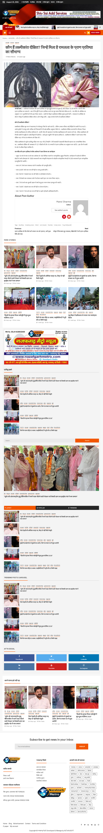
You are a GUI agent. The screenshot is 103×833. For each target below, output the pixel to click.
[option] (51, 381)
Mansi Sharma (11, 57)
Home (5, 824)
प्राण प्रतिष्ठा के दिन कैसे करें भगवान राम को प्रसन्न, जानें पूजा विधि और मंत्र (33, 231)
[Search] (85, 33)
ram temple (43, 225)
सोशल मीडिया (83, 808)
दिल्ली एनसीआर (74, 784)
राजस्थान (80, 801)
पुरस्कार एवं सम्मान (7, 272)
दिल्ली (88, 781)
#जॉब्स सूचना (46, 2)
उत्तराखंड (95, 767)
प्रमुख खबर (17, 42)
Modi (36, 225)
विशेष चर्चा (39, 775)
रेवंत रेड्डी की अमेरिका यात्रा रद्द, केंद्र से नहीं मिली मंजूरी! (36, 382)
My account (14, 826)
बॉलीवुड (73, 798)
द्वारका (72, 788)
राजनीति (93, 798)
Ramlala (50, 225)
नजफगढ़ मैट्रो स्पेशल (23, 270)
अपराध (80, 767)
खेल (5, 270)
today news (57, 225)
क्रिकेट (89, 770)
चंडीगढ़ (94, 774)
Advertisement (18, 824)
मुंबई (74, 272)
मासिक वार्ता (39, 772)
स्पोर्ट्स (64, 312)
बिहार (94, 794)
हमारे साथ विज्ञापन (8, 778)
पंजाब (93, 791)
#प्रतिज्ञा (32, 2)
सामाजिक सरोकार (41, 781)
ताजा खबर (12, 42)
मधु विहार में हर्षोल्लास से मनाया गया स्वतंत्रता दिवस (34, 430)
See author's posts (61, 210)
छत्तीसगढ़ (79, 777)
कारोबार (73, 770)
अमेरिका (69, 270)
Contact (27, 824)
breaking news (29, 225)
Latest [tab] (8, 508)
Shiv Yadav (17, 283)
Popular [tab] (41, 508)
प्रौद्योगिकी (20, 312)
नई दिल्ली (17, 270)
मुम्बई (86, 798)
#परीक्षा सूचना (59, 2)
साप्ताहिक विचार (41, 770)
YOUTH (38, 312)
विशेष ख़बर (83, 805)
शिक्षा (90, 805)
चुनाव (72, 777)
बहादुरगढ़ (60, 312)
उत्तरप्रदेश (7, 42)
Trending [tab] (73, 508)
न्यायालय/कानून (58, 270)
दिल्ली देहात (84, 784)
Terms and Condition (39, 824)
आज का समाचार (41, 767)
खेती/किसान (74, 774)
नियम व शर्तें (6, 776)
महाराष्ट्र (80, 798)
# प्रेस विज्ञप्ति (25, 2)
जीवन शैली (73, 781)
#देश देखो (38, 2)
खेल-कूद (8, 270)
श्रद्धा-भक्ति (74, 808)
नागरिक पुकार (40, 778)
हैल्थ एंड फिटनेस (43, 314)
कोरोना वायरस (81, 770)
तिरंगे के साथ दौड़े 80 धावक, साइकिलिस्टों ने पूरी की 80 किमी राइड (38, 418)
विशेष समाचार (74, 805)
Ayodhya (21, 225)
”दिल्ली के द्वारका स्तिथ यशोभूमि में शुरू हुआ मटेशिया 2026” (76, 27)
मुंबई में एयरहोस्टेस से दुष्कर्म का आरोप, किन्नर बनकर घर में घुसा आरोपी (36, 27)
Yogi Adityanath (67, 225)
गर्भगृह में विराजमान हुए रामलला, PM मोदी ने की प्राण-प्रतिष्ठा (70, 230)
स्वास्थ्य (53, 2)
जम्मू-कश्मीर (87, 777)
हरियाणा (37, 314)
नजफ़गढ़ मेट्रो (51, 270)
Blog (10, 824)
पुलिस (93, 270)
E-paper (6, 826)
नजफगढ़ (73, 767)
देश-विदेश (42, 270)
